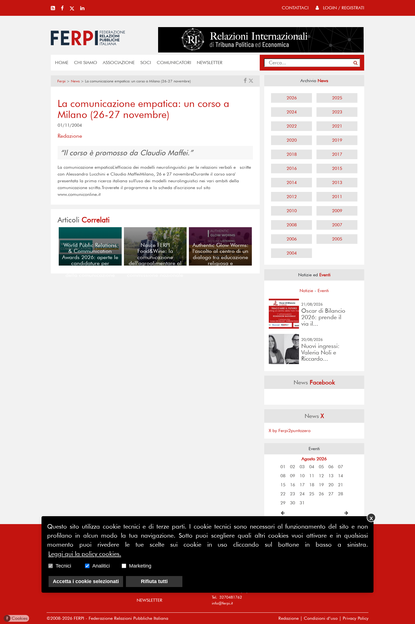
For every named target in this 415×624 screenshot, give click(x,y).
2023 (337, 112)
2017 (337, 154)
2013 (337, 182)
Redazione (288, 618)
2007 (337, 224)
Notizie (306, 290)
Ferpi (61, 81)
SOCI (145, 62)
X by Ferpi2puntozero (290, 430)
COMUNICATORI (174, 62)
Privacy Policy (355, 618)
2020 (292, 140)
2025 (337, 97)
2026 (292, 97)
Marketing (140, 566)
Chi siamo (85, 62)
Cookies (17, 618)
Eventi (323, 290)
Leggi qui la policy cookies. (84, 553)
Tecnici (63, 566)
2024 (292, 112)
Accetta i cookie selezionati (86, 581)
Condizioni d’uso (321, 618)
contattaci (295, 7)
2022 (292, 126)
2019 (337, 140)
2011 (337, 196)
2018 (292, 154)
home (61, 62)
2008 (292, 224)
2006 (292, 239)
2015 (337, 168)
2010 (292, 210)
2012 (292, 196)
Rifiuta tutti (154, 581)
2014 (292, 182)
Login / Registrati (343, 7)
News (75, 81)
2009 (337, 210)
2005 (337, 239)
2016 (292, 168)
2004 (292, 253)
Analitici (101, 566)
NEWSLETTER (209, 62)
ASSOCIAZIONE (119, 62)
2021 (337, 126)
